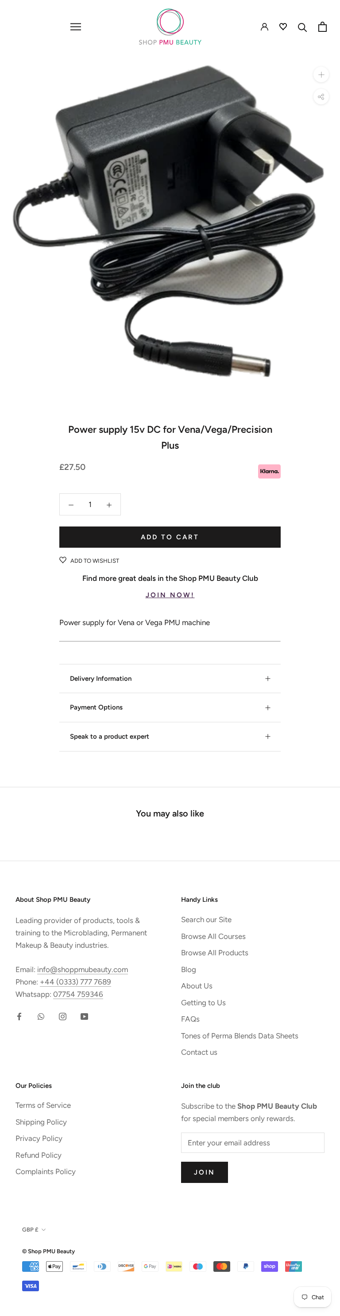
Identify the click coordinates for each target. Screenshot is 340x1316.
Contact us (199, 1052)
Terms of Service (43, 1105)
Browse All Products (214, 952)
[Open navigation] (75, 27)
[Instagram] (62, 1016)
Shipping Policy (41, 1122)
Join (204, 1172)
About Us (196, 985)
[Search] (302, 26)
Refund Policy (38, 1155)
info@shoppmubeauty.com (82, 969)
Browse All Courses (213, 936)
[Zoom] (321, 74)
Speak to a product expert (109, 736)
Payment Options (96, 707)
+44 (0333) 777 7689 (75, 981)
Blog (188, 969)
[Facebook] (19, 1016)
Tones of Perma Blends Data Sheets (239, 1035)
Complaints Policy (45, 1171)
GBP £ (30, 1229)
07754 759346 (78, 994)
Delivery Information (100, 679)
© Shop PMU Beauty (48, 1251)
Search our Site (206, 919)
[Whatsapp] (41, 1016)
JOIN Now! (170, 595)
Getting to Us (203, 1002)
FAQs (190, 1019)
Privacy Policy (38, 1138)
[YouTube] (84, 1016)
